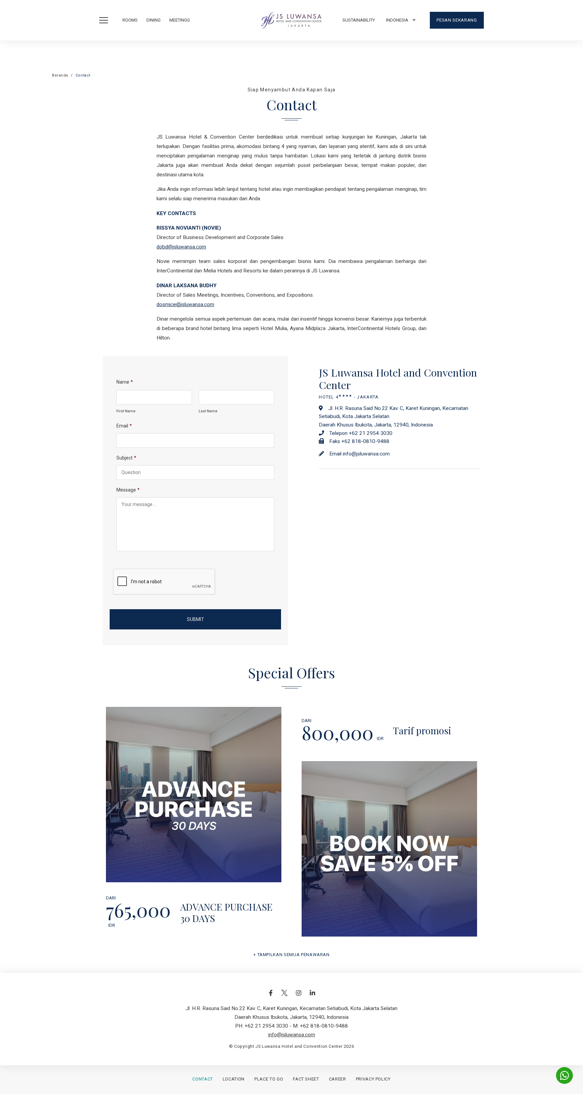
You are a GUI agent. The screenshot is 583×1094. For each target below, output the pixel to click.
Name (124, 382)
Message (128, 490)
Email (124, 425)
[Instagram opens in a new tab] (298, 996)
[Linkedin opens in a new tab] (312, 996)
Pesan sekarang (457, 20)
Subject (126, 458)
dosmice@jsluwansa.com (185, 304)
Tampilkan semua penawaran (293, 954)
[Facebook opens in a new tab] (270, 996)
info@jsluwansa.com (366, 454)
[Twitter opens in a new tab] (284, 996)
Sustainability (358, 20)
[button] (401, 20)
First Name (125, 411)
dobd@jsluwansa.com (181, 247)
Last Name (208, 411)
